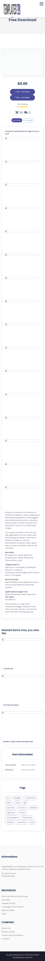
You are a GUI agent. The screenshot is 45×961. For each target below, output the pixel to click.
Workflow (22, 822)
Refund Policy (8, 910)
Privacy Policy (8, 931)
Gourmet (11, 807)
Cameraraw (30, 798)
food (17, 803)
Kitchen (22, 807)
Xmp (32, 822)
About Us (6, 928)
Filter (9, 803)
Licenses (6, 899)
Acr (8, 798)
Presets (10, 822)
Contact (6, 938)
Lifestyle (33, 807)
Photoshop (27, 817)
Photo (22, 812)
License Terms (8, 903)
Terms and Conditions (12, 935)
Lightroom (11, 812)
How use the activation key (15, 896)
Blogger (17, 798)
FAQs (4, 913)
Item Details (17, 120)
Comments (28, 120)
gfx (25, 803)
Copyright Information (12, 906)
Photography (12, 817)
